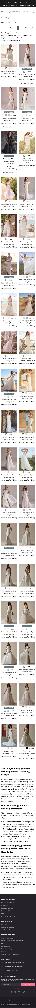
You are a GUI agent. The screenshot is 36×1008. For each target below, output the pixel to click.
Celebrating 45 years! (7, 927)
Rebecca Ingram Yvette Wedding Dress (9, 715)
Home (3, 17)
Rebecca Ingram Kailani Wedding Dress (9, 633)
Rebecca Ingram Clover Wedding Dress (9, 72)
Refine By (9, 28)
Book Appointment (21, 5)
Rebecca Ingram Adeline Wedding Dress (9, 554)
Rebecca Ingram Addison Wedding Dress (9, 205)
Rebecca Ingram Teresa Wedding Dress (9, 243)
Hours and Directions (7, 908)
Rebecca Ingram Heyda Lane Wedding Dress (27, 592)
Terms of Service (19, 1000)
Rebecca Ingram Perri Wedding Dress (9, 674)
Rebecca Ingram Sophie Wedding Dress (27, 476)
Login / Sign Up (6, 5)
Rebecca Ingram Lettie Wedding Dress (9, 322)
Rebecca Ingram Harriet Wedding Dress (27, 281)
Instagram (15, 992)
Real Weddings (5, 946)
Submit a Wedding (6, 948)
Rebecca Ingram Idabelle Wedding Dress (27, 397)
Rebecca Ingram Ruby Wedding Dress (27, 514)
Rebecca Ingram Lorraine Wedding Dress (27, 76)
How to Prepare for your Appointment (12, 940)
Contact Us (4, 905)
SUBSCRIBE (28, 984)
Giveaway (4, 951)
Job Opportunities (6, 930)
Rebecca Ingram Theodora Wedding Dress (27, 161)
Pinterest (23, 992)
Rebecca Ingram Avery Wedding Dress (27, 551)
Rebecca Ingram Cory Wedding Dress (9, 592)
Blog (2, 943)
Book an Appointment (7, 902)
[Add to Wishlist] (14, 46)
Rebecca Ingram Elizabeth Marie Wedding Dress (27, 753)
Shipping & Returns (6, 911)
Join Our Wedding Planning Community (12, 954)
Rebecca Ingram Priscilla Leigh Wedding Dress (27, 322)
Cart (31, 5)
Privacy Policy (6, 1000)
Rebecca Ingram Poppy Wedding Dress (9, 514)
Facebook (11, 992)
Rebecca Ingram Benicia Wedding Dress (9, 476)
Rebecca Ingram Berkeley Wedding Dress (9, 752)
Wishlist (13, 5)
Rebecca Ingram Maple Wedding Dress (27, 633)
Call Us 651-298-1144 (11, 970)
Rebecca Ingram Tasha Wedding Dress (9, 360)
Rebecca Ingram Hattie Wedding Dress (9, 119)
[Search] (34, 12)
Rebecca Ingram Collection (13, 882)
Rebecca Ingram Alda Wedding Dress (27, 243)
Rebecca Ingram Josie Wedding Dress (27, 119)
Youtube (19, 991)
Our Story (4, 924)
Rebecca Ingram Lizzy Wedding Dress (9, 401)
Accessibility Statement (8, 916)
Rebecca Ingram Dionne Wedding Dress (9, 284)
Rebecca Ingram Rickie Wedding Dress (27, 711)
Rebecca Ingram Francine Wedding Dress (27, 360)
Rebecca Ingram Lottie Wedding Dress (9, 438)
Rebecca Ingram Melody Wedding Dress (27, 670)
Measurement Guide (7, 938)
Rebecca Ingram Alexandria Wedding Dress (9, 164)
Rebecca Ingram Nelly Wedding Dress (27, 438)
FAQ (2, 913)
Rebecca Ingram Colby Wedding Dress (27, 205)
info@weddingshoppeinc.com (14, 966)
